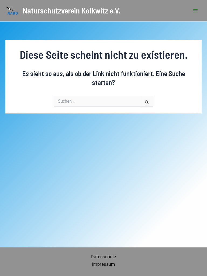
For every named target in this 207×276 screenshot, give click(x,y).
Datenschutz (103, 256)
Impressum (103, 264)
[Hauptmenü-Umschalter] (195, 11)
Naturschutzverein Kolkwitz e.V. (72, 10)
